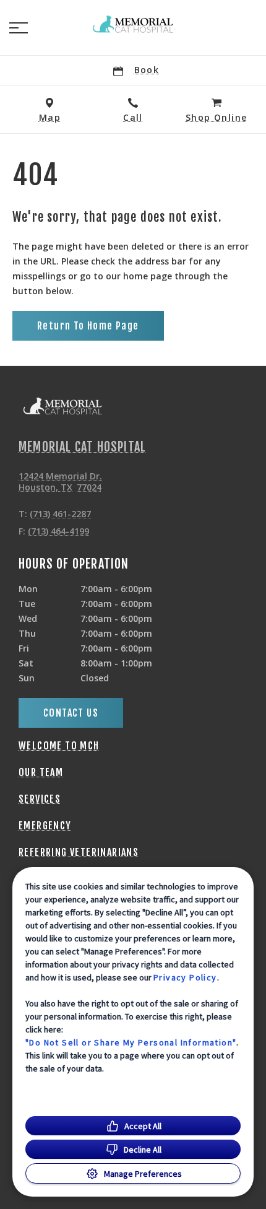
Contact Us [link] (70, 713)
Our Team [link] (41, 772)
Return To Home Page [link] (88, 326)
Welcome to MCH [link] (59, 745)
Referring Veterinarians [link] (79, 852)
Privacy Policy (185, 977)
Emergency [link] (45, 825)
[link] (133, 25)
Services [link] (40, 799)
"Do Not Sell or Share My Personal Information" (130, 1042)
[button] (18, 27)
